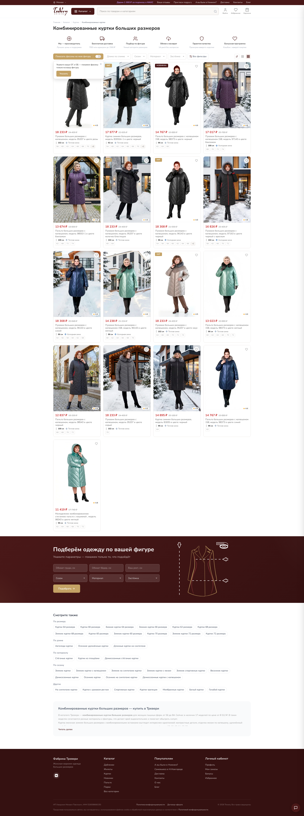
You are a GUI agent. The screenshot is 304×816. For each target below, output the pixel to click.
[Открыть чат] (295, 807)
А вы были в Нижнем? (206, 2)
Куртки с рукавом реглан (96, 689)
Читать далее (65, 729)
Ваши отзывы (163, 2)
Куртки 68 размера (207, 626)
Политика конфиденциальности (150, 804)
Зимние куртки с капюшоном (91, 670)
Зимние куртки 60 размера (128, 633)
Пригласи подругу (183, 2)
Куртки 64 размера (65, 626)
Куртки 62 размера (182, 626)
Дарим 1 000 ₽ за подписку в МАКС (135, 2)
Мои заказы (211, 769)
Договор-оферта (175, 804)
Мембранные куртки (173, 689)
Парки (107, 786)
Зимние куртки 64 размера (120, 626)
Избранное (211, 778)
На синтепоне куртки (66, 689)
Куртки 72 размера (216, 633)
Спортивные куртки (124, 689)
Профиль (210, 764)
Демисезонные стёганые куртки (121, 658)
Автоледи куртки (64, 645)
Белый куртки (196, 689)
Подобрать (65, 588)
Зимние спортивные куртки (191, 670)
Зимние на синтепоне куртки (126, 670)
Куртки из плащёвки (88, 658)
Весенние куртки (219, 670)
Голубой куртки (217, 689)
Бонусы (209, 773)
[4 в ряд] (248, 56)
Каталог (83, 11)
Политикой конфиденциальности (193, 809)
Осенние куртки (92, 677)
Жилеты (108, 769)
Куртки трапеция (148, 689)
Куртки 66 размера (90, 626)
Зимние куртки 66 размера (153, 626)
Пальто (108, 782)
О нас (158, 782)
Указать (64, 73)
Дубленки (109, 764)
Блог (248, 2)
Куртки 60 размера (98, 633)
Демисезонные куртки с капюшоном (162, 677)
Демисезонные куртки (67, 677)
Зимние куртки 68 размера (69, 633)
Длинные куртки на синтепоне (130, 645)
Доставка (224, 2)
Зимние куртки (63, 670)
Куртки (107, 773)
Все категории (111, 791)
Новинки (108, 778)
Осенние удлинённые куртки (93, 645)
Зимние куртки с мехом (159, 670)
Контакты (237, 2)
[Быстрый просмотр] (96, 125)
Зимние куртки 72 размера (186, 633)
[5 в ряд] (242, 56)
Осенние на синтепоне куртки (121, 677)
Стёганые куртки (64, 658)
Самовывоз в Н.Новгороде (169, 769)
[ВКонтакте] (56, 775)
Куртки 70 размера (157, 633)
